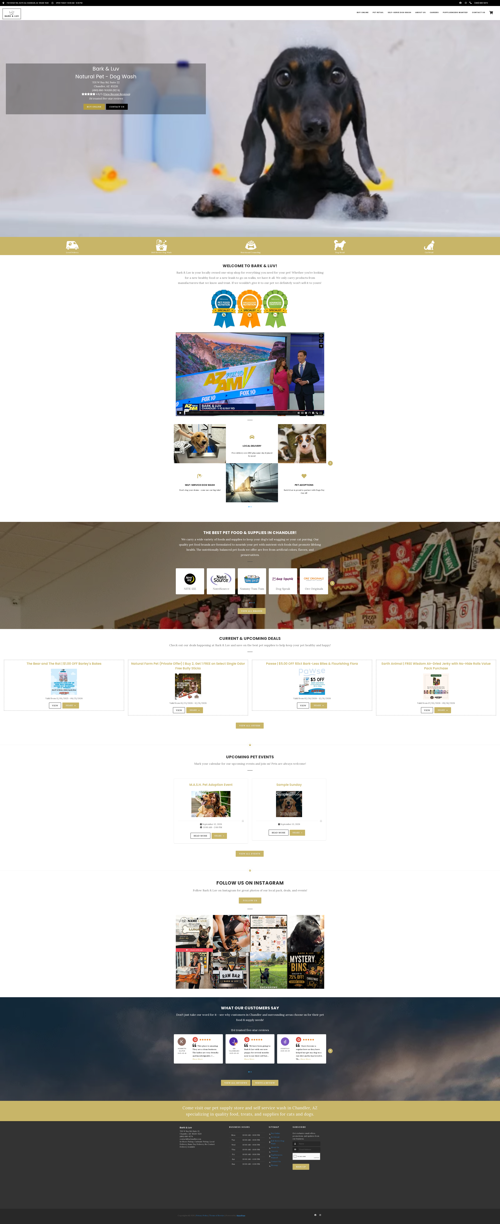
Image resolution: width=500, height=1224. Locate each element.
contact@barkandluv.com (190, 1139)
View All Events (249, 853)
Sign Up (301, 1166)
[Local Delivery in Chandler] (72, 244)
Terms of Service (216, 1215)
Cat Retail (429, 252)
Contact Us (116, 106)
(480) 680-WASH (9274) (106, 90)
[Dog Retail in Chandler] (340, 244)
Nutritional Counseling (251, 252)
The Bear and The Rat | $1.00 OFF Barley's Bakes (64, 663)
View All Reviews (235, 1083)
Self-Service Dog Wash (161, 252)
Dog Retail (340, 252)
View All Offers (249, 725)
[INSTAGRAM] (465, 3)
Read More (200, 835)
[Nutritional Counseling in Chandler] (250, 244)
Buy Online (94, 106)
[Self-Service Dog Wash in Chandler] (161, 244)
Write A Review (265, 1083)
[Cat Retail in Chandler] (429, 244)
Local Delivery (72, 252)
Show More (198, 1059)
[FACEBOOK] (460, 3)
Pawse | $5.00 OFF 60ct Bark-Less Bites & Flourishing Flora (312, 663)
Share (70, 705)
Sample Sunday (289, 785)
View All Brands (251, 611)
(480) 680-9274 (186, 1136)
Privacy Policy (202, 1215)
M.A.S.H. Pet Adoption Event (211, 785)
